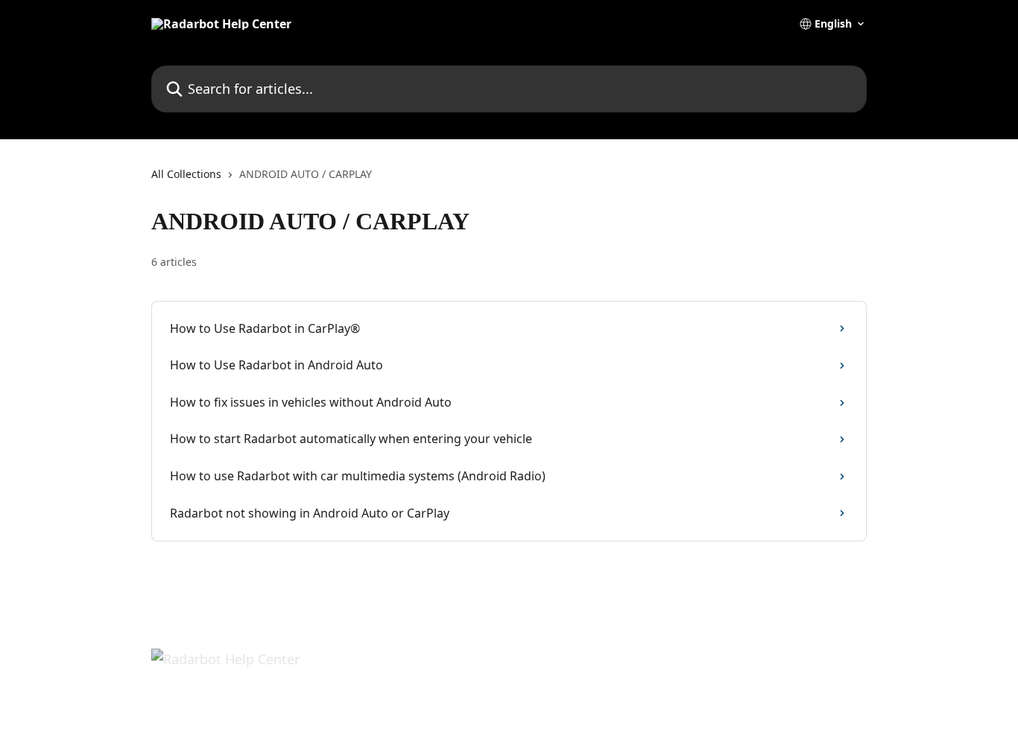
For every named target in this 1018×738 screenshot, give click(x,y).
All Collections (186, 174)
